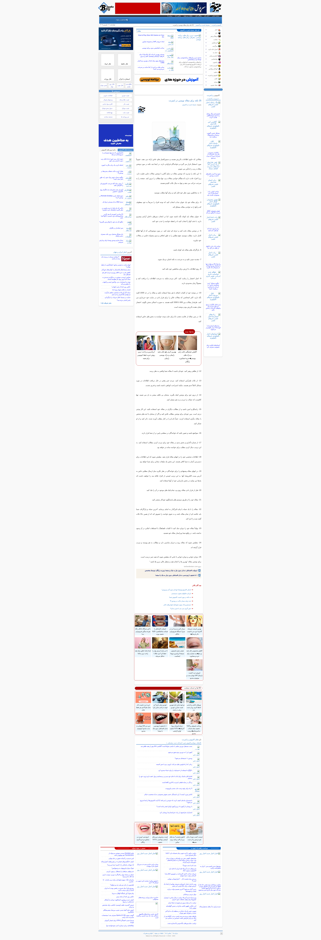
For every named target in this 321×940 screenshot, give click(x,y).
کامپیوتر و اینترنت (216, 25)
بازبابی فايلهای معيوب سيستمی (181, 593)
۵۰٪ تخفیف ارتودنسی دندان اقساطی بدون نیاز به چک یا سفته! (176, 575)
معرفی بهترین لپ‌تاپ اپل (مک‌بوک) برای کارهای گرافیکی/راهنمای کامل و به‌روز (151, 55)
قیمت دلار (126, 104)
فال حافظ (124, 64)
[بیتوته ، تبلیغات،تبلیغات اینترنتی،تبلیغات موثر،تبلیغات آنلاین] (137, 8)
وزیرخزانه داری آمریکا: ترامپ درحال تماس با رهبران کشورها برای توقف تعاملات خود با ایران (180, 898)
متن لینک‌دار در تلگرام (116, 228)
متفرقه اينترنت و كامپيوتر (202, 25)
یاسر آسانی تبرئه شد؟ (123, 300)
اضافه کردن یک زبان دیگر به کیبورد (112, 165)
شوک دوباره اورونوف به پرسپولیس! (123, 868)
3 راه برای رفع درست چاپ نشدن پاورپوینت (178, 788)
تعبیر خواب (103, 85)
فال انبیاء (108, 64)
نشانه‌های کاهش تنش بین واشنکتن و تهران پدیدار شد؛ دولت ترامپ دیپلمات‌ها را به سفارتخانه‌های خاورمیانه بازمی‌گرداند (181, 860)
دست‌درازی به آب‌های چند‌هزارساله (210, 907)
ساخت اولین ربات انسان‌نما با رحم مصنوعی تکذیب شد (213, 193)
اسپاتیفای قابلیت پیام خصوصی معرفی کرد (213, 346)
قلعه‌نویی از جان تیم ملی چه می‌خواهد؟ (122, 885)
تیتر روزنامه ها (125, 117)
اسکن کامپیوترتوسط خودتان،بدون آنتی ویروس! (176, 590)
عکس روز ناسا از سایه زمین (125, 897)
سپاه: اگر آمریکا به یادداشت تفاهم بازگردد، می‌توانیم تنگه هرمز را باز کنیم (117, 293)
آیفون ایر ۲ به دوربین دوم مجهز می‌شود (180, 752)
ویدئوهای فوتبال (107, 100)
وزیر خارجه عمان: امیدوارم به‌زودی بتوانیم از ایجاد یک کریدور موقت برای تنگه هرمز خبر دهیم (180, 885)
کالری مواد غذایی (107, 104)
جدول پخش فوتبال (107, 108)
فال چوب (120, 85)
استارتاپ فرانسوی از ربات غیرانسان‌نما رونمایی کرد (176, 812)
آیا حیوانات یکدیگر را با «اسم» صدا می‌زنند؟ (120, 865)
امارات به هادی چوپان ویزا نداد (121, 290)
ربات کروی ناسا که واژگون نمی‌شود (213, 229)
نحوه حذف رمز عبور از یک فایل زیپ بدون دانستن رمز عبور (112, 160)
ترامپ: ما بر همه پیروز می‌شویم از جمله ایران (182, 903)
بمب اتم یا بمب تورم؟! (189, 865)
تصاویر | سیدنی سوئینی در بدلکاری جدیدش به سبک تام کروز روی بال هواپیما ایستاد (116, 278)
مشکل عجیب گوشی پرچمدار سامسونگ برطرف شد (213, 135)
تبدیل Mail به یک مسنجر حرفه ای (113, 202)
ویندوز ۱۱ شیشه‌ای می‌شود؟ (183, 758)
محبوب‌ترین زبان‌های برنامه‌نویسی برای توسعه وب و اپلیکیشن (189, 58)
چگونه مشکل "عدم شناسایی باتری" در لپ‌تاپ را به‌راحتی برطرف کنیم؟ (213, 286)
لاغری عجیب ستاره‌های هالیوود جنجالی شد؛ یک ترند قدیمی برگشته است (147, 915)
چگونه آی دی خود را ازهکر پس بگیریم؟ (111, 222)
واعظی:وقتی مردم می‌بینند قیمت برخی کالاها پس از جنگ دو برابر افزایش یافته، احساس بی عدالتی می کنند (180, 918)
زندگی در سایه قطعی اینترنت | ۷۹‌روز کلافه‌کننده (177, 782)
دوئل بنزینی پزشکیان (189, 894)
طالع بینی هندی (129, 85)
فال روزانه (107, 79)
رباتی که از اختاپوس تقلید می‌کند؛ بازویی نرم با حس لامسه (174, 764)
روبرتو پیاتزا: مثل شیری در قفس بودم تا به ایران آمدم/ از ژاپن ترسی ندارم (119, 889)
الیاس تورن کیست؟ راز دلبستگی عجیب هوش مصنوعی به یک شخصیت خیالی (168, 794)
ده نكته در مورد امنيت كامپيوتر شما (180, 597)
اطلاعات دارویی (107, 95)
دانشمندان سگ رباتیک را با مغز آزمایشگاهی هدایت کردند (213, 115)
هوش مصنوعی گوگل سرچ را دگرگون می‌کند (213, 212)
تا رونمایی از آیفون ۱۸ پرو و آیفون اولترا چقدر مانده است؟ (174, 806)
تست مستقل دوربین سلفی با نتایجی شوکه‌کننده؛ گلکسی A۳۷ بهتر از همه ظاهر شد (166, 746)
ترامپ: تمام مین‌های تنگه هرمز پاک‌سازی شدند (182, 923)
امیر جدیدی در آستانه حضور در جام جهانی (121, 858)
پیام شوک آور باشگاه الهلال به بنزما (123, 893)
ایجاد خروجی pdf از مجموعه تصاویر (153, 41)
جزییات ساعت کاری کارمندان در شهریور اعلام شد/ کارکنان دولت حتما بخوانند (180, 875)
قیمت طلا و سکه (124, 100)
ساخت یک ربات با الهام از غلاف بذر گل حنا (213, 247)
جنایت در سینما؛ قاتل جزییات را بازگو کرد (117, 297)
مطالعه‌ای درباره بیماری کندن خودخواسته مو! (120, 925)
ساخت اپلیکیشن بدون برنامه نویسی (153, 48)
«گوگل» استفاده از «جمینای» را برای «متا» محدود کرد (175, 770)
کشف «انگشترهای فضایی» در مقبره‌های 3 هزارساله (117, 862)
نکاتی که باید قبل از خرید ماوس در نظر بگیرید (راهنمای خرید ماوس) (112, 209)
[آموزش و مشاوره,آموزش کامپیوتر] (169, 79)
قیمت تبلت (126, 112)
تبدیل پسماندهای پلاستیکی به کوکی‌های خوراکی (115, 270)
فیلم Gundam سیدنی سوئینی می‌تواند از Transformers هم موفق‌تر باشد (121, 854)
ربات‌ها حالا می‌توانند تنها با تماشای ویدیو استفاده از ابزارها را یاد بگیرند (213, 265)
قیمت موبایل (125, 108)
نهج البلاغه (109, 112)
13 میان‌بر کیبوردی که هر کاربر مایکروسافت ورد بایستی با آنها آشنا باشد (112, 216)
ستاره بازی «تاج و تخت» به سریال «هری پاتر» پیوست (147, 865)
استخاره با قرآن (124, 79)
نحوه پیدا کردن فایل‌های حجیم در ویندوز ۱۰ (213, 175)
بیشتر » (138, 31)
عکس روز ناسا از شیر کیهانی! (121, 287)
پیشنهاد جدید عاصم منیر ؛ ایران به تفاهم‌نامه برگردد (210, 867)
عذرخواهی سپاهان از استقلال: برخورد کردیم (120, 871)
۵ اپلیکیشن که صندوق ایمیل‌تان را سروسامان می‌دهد (112, 153)
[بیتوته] (106, 13)
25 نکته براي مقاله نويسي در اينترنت (185, 100)
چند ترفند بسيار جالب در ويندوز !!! (180, 601)
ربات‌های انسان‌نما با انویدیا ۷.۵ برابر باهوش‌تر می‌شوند (213, 327)
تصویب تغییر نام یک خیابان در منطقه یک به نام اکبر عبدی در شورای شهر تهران (180, 912)
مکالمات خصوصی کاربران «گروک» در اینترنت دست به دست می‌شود (213, 155)
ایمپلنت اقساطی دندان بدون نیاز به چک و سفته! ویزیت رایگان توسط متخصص (171, 570)
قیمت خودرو (125, 95)
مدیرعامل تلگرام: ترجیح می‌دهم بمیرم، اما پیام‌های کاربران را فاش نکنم (213, 307)
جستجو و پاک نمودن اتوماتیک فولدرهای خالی (177, 605)
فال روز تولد (111, 85)
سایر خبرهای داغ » (106, 303)
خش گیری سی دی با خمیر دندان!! (180, 608)
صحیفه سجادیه (108, 117)
